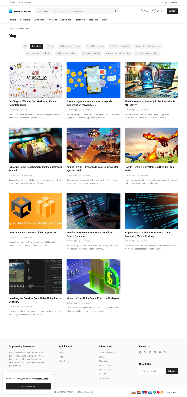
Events (50, 46)
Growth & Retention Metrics (118, 53)
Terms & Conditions (107, 353)
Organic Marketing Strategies (148, 46)
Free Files (93, 20)
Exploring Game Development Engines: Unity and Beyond (35, 169)
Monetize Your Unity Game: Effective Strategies (93, 298)
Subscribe (172, 371)
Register (173, 3)
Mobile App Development (70, 46)
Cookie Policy (42, 379)
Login (164, 3)
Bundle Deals (66, 20)
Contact (12, 3)
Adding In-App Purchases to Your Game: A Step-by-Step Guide (93, 169)
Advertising (104, 378)
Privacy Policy (105, 365)
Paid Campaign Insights (120, 46)
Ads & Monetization (95, 46)
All (25, 46)
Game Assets (39, 20)
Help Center (64, 361)
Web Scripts (25, 20)
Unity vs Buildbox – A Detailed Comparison (32, 232)
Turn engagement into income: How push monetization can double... (89, 103)
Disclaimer (103, 361)
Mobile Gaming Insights (67, 53)
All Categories (43, 11)
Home (11, 29)
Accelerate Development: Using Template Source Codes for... (90, 234)
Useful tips (36, 46)
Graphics (53, 20)
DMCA (101, 357)
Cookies (102, 374)
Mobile (13, 20)
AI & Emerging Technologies (38, 53)
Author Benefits (24, 3)
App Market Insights (91, 53)
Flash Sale (80, 20)
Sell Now (172, 11)
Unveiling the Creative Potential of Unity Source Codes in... (35, 300)
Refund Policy (105, 369)
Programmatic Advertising (147, 53)
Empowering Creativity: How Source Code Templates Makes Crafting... (148, 234)
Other (104, 20)
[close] (51, 375)
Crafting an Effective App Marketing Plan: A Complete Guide (33, 103)
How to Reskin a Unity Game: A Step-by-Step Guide (149, 169)
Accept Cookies (28, 386)
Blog (16, 29)
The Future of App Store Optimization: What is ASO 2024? (150, 103)
